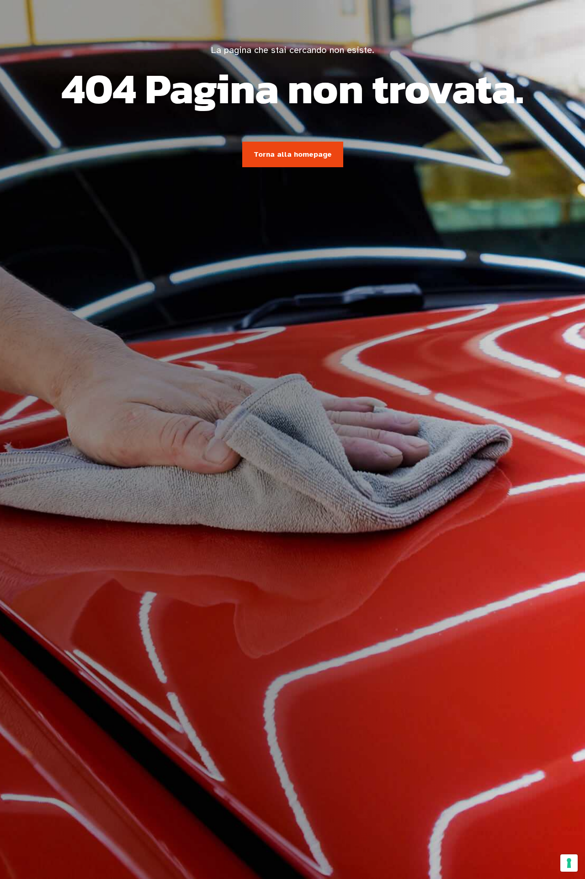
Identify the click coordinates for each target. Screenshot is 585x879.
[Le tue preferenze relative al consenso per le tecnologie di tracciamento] (569, 863)
